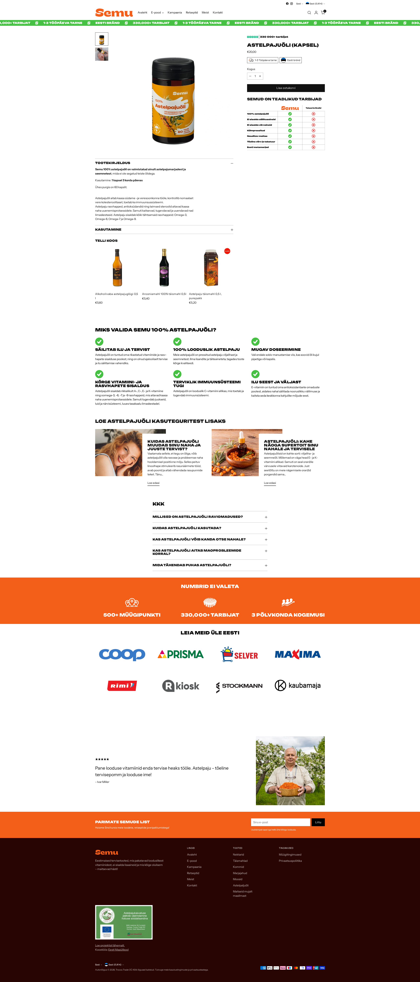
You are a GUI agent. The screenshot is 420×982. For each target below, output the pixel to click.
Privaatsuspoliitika (290, 860)
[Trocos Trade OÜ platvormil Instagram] (291, 3)
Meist (190, 879)
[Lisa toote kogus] (260, 76)
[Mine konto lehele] (316, 12)
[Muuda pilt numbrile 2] (101, 54)
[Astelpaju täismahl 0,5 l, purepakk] (211, 267)
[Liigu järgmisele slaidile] (322, 718)
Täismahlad (240, 860)
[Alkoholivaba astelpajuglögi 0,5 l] (117, 267)
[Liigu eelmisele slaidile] (314, 718)
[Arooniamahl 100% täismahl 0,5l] (164, 267)
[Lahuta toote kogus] (250, 76)
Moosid (237, 879)
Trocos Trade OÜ (124, 969)
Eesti (298, 3)
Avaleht (192, 854)
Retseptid (193, 873)
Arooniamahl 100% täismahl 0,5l (164, 294)
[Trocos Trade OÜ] (114, 13)
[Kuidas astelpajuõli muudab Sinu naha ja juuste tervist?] (130, 458)
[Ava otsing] (309, 12)
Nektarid (238, 854)
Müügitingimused (290, 854)
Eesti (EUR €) (316, 3)
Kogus (251, 69)
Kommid (238, 866)
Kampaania (194, 866)
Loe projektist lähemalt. (110, 945)
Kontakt (192, 885)
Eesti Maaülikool (118, 949)
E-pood (192, 860)
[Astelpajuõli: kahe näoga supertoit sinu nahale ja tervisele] (247, 458)
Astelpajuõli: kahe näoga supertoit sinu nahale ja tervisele (291, 445)
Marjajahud (240, 873)
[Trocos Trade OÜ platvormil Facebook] (287, 3)
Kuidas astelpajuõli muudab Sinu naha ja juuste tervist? (174, 445)
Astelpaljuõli (241, 885)
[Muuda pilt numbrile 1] (101, 39)
